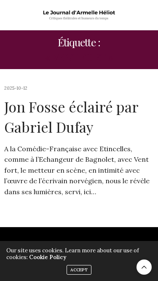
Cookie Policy (47, 257)
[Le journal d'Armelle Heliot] (79, 15)
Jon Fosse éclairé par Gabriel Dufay (71, 116)
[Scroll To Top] (144, 267)
